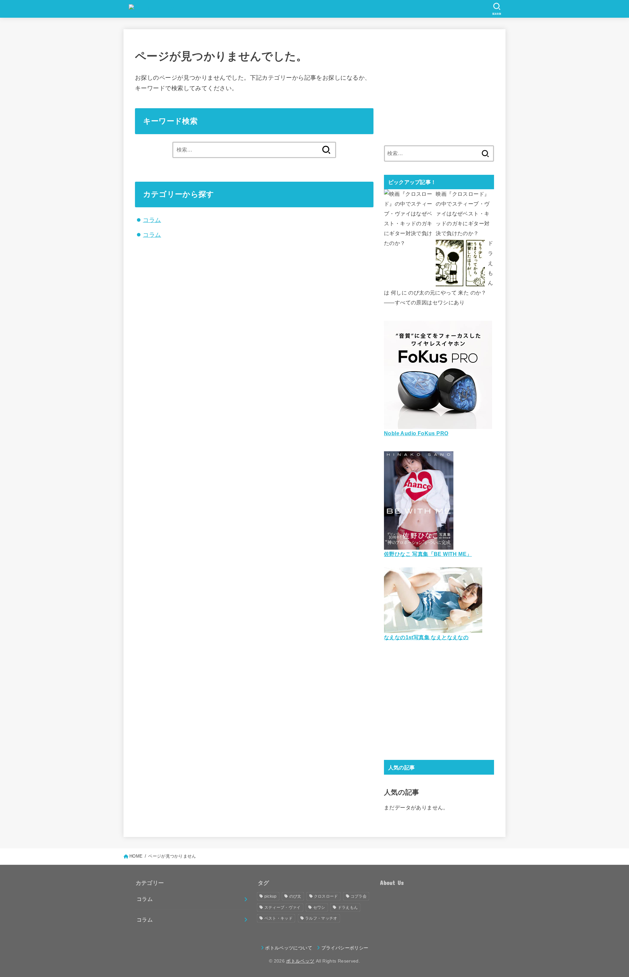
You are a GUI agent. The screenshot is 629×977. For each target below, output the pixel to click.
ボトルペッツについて (288, 947)
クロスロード (326, 896)
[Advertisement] (439, 86)
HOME (136, 856)
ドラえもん (348, 907)
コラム (152, 220)
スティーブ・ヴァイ (282, 907)
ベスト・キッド (278, 918)
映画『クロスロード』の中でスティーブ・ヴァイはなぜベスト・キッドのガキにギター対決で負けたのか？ (462, 213)
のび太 (295, 896)
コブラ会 (359, 896)
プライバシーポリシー (344, 947)
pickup (270, 896)
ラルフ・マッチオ (321, 918)
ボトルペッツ (300, 961)
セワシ (319, 907)
